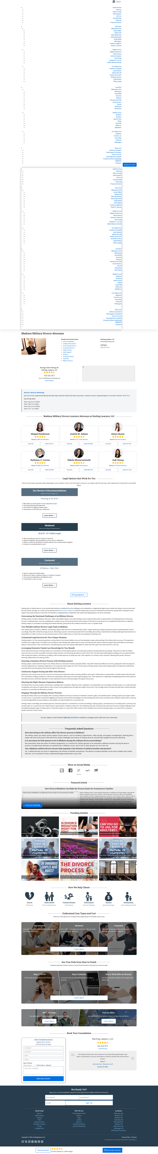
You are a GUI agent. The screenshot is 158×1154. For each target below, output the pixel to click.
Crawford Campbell (115, 68)
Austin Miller (117, 31)
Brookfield (118, 94)
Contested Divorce (68, 348)
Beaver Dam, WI (119, 1126)
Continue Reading (32, 805)
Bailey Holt (118, 33)
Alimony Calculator (115, 150)
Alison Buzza (117, 54)
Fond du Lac (117, 136)
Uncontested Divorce (69, 346)
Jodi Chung (118, 58)
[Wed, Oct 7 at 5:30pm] (79, 409)
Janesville (118, 123)
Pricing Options (78, 595)
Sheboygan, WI (118, 1128)
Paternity (118, 20)
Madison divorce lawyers (65, 610)
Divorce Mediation (68, 341)
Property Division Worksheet (112, 159)
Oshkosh (118, 140)
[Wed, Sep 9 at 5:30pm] (79, 404)
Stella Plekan (117, 79)
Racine (119, 104)
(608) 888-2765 (88, 470)
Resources (118, 148)
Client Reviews (49, 380)
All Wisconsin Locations (118, 1130)
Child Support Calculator (113, 152)
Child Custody (117, 12)
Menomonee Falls (115, 100)
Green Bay (118, 138)
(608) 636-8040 (88, 444)
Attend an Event (39, 1122)
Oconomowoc (117, 102)
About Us (79, 1122)
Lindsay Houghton (115, 43)
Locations (118, 87)
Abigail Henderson (115, 52)
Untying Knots (39, 1128)
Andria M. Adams (116, 56)
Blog (79, 1118)
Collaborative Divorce (69, 344)
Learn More (48, 515)
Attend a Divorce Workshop (34, 393)
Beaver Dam (117, 119)
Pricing (39, 1126)
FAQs (39, 1120)
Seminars (118, 163)
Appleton (118, 134)
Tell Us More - (44, 1065)
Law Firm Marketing (79, 1126)
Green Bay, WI (118, 1120)
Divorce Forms (116, 154)
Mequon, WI (118, 1124)
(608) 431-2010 (127, 470)
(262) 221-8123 (129, 165)
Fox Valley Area (116, 66)
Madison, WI (118, 1115)
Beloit (119, 121)
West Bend (118, 108)
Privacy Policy (126, 1137)
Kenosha (118, 96)
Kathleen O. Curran (115, 60)
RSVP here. (126, 396)
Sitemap (134, 1137)
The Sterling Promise (78, 1113)
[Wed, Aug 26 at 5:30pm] (79, 402)
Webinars (118, 161)
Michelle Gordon (116, 77)
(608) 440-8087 (49, 470)
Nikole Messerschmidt (114, 62)
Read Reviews (43, 1150)
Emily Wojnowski (116, 37)
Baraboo (118, 117)
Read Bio (30, 444)
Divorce (119, 16)
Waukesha (118, 106)
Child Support (117, 14)
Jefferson (118, 125)
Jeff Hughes (117, 41)
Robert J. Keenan (116, 46)
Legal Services (117, 7)
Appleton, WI (119, 1118)
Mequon (118, 98)
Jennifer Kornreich (115, 75)
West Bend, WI (118, 1122)
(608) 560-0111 (49, 444)
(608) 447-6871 (127, 444)
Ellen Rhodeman (116, 35)
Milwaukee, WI (118, 1113)
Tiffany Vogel (117, 81)
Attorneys (118, 26)
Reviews (102, 1049)
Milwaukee (118, 91)
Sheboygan (117, 142)
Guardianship (117, 18)
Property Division (115, 22)
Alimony (118, 9)
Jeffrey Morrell (116, 73)
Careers (79, 1120)
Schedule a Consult (39, 1124)
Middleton (118, 127)
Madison (118, 115)
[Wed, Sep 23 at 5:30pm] (79, 406)
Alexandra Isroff (103, 1064)
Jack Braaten (117, 71)
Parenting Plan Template (113, 157)
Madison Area (117, 50)
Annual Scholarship (79, 1124)
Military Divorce (68, 361)
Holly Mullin (117, 39)
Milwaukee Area (116, 28)
